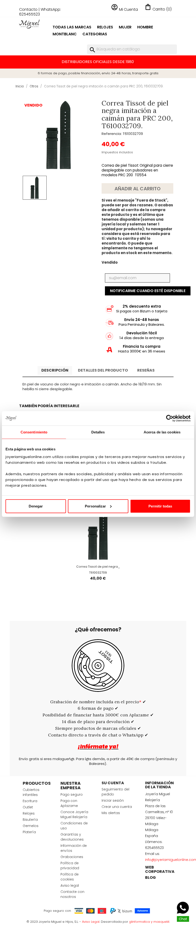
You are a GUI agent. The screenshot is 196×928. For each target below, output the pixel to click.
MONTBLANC (65, 34)
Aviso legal (69, 885)
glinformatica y (141, 921)
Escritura (30, 801)
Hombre (145, 27)
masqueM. (161, 921)
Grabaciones (71, 856)
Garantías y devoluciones (72, 837)
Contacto (28, 9)
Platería (29, 832)
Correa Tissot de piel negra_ (98, 567)
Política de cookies (69, 877)
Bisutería (30, 819)
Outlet (28, 807)
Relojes (105, 27)
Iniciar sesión (113, 800)
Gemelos (30, 825)
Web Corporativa (159, 869)
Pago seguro (71, 794)
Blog (150, 877)
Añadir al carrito (137, 188)
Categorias (94, 34)
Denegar (36, 506)
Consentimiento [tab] (34, 432)
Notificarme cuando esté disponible (147, 290)
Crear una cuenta (117, 806)
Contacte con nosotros (72, 894)
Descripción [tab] (54, 370)
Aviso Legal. (91, 921)
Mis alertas (111, 813)
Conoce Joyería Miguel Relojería (74, 814)
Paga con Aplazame (69, 803)
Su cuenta (113, 783)
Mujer (125, 27)
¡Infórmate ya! (98, 746)
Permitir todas (160, 506)
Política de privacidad (69, 865)
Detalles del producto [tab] (103, 370)
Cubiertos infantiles (31, 792)
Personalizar (95, 506)
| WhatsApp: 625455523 (40, 12)
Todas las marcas (72, 27)
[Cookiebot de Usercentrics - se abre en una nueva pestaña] (170, 418)
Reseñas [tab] (146, 370)
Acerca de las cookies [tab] (162, 432)
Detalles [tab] (98, 432)
